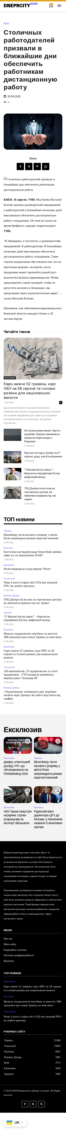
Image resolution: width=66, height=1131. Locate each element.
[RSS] (33, 1104)
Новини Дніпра (11, 595)
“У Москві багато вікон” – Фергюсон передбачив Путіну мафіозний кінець (42, 473)
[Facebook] (20, 166)
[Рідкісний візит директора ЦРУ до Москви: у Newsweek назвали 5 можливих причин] (48, 794)
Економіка (10, 378)
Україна (8, 530)
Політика (8, 547)
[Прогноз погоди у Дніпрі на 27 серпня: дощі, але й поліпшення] (12, 457)
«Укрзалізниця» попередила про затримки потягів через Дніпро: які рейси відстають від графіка (32, 695)
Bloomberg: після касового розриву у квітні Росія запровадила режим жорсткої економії (48, 769)
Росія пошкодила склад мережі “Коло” (27, 568)
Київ (6, 23)
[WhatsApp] (45, 166)
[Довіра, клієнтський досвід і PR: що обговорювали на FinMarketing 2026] (18, 745)
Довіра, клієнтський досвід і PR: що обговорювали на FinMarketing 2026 (17, 768)
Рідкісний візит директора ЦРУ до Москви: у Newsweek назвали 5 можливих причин (48, 819)
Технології (9, 578)
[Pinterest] (37, 166)
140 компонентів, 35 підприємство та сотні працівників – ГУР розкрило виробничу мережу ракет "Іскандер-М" (30, 675)
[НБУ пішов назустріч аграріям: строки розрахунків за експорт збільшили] (18, 794)
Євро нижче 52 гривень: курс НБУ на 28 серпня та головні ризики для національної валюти (30, 391)
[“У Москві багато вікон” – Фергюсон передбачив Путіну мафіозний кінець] (12, 474)
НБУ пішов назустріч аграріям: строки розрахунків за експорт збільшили (18, 817)
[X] (28, 166)
